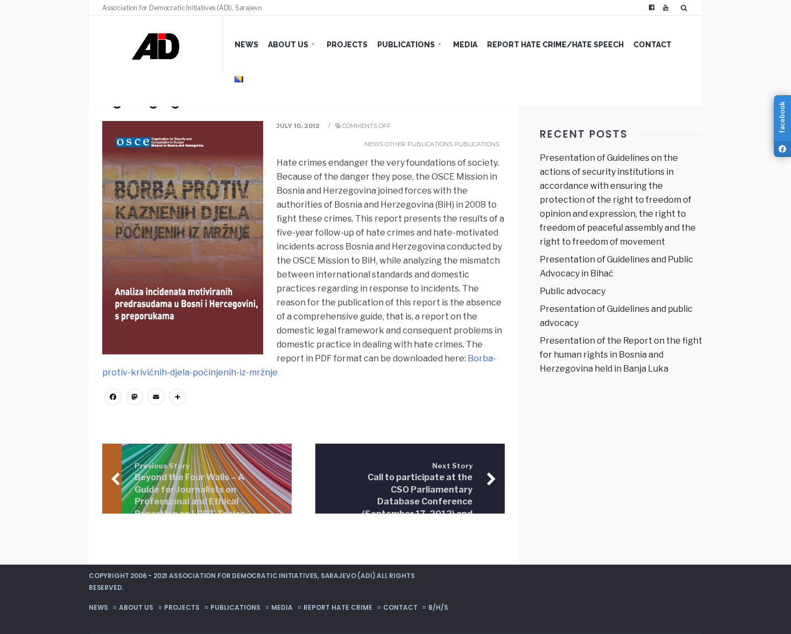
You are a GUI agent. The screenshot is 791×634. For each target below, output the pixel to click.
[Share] (177, 398)
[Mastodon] (134, 398)
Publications (406, 44)
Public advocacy (572, 291)
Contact (652, 44)
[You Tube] (665, 7)
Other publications (419, 144)
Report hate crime (337, 607)
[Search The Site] (686, 8)
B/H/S (438, 607)
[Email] (156, 398)
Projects (347, 44)
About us (288, 44)
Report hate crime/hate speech (555, 44)
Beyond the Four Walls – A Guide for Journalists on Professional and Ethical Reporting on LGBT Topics (190, 490)
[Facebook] (651, 7)
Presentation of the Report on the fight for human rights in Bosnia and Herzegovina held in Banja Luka (621, 355)
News (246, 44)
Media (465, 44)
